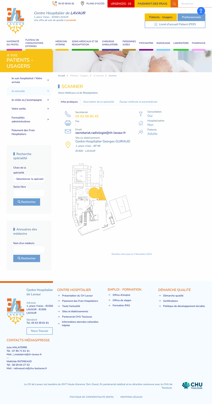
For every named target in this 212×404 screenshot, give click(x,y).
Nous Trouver (39, 331)
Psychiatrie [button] (146, 43)
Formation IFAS (121, 305)
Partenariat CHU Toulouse (77, 316)
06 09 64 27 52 (21, 364)
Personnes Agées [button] (129, 43)
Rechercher (28, 202)
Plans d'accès (95, 3)
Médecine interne (61, 43)
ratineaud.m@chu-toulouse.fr (30, 368)
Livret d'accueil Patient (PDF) (177, 24)
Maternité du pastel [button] (13, 43)
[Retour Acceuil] (16, 20)
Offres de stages (122, 300)
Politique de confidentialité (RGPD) (92, 397)
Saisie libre (19, 186)
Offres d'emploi (121, 295)
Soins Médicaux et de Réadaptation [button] (85, 43)
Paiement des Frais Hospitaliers (80, 301)
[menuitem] (29, 80)
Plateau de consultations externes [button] (34, 43)
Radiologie (163, 43)
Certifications (170, 301)
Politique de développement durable (184, 306)
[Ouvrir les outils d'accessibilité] (201, 11)
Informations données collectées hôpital (80, 323)
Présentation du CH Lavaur (77, 295)
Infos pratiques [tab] (69, 101)
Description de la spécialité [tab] (98, 101)
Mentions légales (131, 397)
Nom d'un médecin (23, 243)
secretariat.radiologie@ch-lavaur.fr (100, 132)
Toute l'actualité (71, 306)
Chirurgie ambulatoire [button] (110, 43)
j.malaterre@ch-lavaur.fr (28, 354)
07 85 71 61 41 (21, 351)
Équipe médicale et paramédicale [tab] (138, 101)
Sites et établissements (75, 311)
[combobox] (191, 3)
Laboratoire (181, 43)
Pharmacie (198, 43)
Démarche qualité (173, 295)
